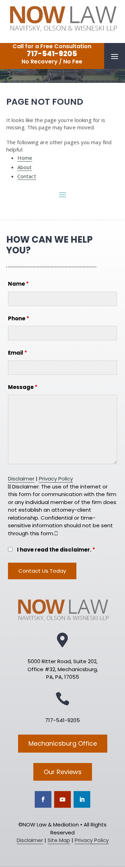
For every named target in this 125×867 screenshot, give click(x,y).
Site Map (59, 840)
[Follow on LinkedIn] (82, 799)
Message (23, 387)
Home (24, 157)
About (24, 167)
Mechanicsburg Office (62, 743)
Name (18, 283)
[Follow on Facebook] (43, 799)
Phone (18, 318)
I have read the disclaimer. (56, 549)
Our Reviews (63, 772)
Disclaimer (21, 478)
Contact (26, 176)
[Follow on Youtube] (62, 799)
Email (17, 352)
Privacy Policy (56, 478)
